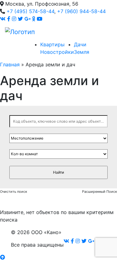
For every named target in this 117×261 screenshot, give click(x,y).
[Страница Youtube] (39, 19)
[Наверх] (2, 257)
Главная (10, 64)
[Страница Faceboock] (8, 19)
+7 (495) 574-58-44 (30, 11)
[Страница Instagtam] (14, 19)
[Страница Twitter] (20, 19)
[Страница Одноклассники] (33, 19)
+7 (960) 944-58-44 (81, 11)
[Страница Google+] (27, 19)
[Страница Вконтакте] (3, 19)
